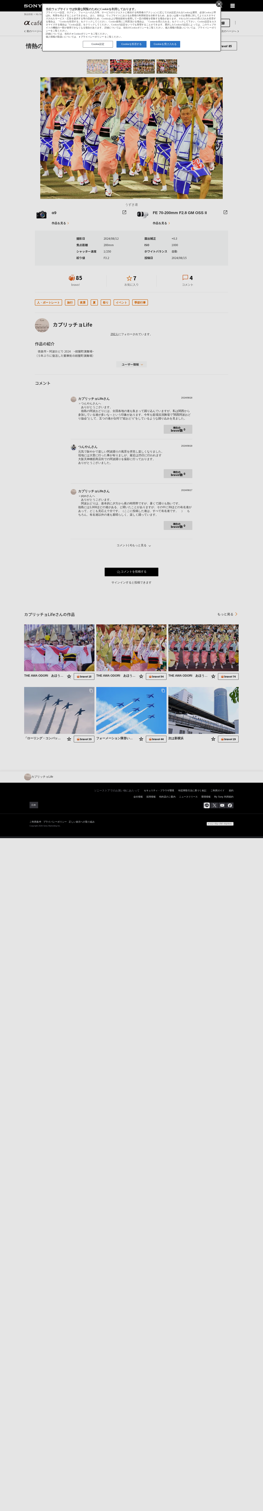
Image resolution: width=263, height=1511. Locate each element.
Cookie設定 (97, 44)
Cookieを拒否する (131, 44)
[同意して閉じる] (219, 4)
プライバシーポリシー (92, 37)
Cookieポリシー (82, 34)
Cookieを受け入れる (165, 44)
